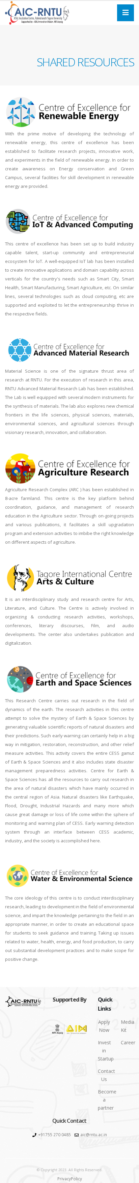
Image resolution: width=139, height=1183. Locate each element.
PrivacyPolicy (69, 1178)
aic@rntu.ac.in (93, 1134)
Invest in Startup (106, 1050)
